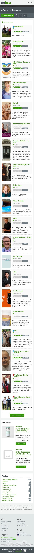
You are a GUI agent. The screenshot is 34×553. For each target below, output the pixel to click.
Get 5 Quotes (5, 526)
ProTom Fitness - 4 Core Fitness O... (21, 352)
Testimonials (4, 528)
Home (2, 6)
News (3, 524)
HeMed (15, 218)
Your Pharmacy (17, 256)
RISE (15, 331)
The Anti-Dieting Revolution (21, 124)
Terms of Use (21, 521)
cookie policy (18, 551)
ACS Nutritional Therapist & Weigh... (21, 62)
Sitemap (3, 530)
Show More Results (17, 415)
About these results (7, 22)
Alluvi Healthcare (18, 291)
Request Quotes (7, 15)
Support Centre (5, 541)
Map (16, 15)
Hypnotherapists (7, 491)
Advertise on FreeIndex (8, 537)
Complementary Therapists (10, 479)
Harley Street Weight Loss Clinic (21, 141)
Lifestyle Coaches (7, 493)
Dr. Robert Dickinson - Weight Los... (22, 238)
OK (25, 551)
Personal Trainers (7, 498)
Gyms (4, 483)
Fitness (6, 6)
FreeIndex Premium (7, 539)
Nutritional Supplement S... (9, 495)
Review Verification (22, 526)
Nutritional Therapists (8, 496)
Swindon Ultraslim (18, 312)
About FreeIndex (6, 521)
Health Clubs (6, 487)
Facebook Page (21, 533)
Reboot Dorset (18, 27)
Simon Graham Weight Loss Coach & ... (21, 165)
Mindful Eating (17, 185)
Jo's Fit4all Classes (18, 42)
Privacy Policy (21, 524)
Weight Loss (13, 6)
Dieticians (5, 481)
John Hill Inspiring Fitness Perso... (22, 398)
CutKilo (15, 272)
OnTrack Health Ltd (18, 201)
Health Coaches (7, 489)
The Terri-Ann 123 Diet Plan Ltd (21, 375)
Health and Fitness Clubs (9, 485)
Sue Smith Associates (19, 82)
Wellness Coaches (7, 500)
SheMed (15, 103)
